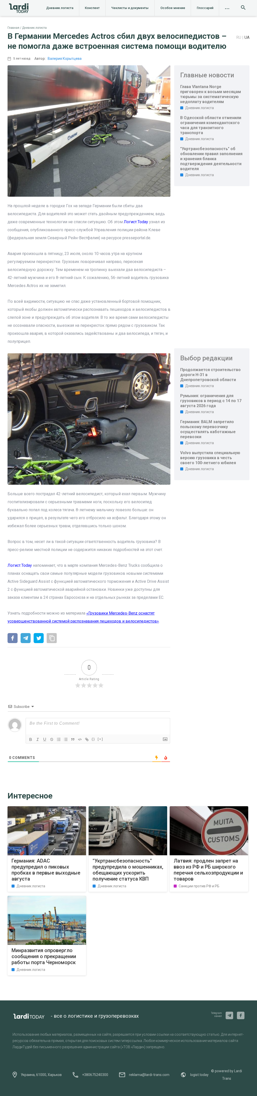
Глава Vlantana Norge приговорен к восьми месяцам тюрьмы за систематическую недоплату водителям (210, 94)
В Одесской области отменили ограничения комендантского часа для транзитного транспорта (210, 125)
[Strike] (51, 739)
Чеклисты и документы (130, 8)
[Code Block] (79, 739)
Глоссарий (205, 8)
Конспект (92, 8)
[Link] (86, 739)
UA (246, 37)
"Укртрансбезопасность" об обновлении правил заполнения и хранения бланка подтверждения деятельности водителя (211, 158)
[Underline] (44, 739)
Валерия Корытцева (65, 59)
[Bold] (30, 739)
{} (93, 739)
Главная (13, 28)
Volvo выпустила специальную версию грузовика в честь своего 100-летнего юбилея (210, 457)
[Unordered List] (65, 739)
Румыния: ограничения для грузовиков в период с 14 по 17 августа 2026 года (210, 400)
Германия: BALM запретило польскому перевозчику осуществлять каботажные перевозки (208, 429)
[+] (100, 739)
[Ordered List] (58, 739)
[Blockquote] (72, 739)
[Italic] (37, 739)
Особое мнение (172, 8)
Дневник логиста (59, 8)
